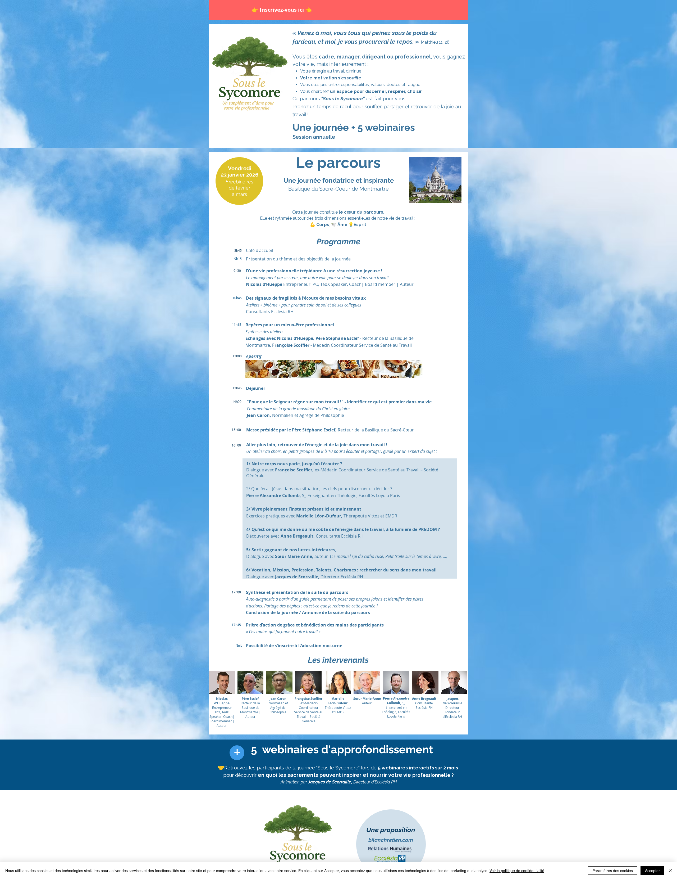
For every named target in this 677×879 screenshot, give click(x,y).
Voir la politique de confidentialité (517, 870)
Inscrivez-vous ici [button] (282, 9)
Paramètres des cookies (612, 870)
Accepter (652, 870)
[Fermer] (670, 870)
